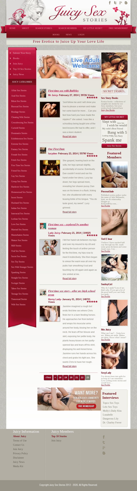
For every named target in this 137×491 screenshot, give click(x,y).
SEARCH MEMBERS (68, 28)
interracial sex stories (20, 213)
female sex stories (19, 154)
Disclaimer (18, 457)
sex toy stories (18, 261)
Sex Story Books (109, 98)
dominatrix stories (19, 133)
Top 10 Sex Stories (22, 69)
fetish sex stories (19, 160)
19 (65, 377)
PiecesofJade (107, 191)
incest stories (17, 197)
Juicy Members (62, 431)
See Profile (105, 206)
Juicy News (18, 74)
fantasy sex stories (19, 149)
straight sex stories (19, 278)
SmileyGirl (106, 284)
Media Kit (18, 466)
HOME (12, 28)
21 (76, 377)
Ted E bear (106, 239)
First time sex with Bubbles (63, 90)
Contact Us (18, 445)
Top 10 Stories (59, 436)
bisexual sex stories (20, 106)
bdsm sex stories (18, 101)
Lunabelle (108, 414)
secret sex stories (19, 256)
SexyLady (106, 372)
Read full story (70, 136)
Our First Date (56, 149)
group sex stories (19, 181)
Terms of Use (20, 440)
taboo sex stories (19, 288)
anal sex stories (18, 96)
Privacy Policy (20, 453)
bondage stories (18, 112)
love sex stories (18, 224)
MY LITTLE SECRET (92, 28)
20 (71, 377)
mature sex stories (19, 240)
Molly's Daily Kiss (112, 410)
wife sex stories (18, 304)
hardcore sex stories (20, 187)
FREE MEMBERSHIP (118, 28)
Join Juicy (18, 63)
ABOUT (25, 28)
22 (82, 377)
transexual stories (19, 299)
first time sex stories (20, 165)
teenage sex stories (19, 294)
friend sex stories (19, 170)
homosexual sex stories (21, 192)
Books (16, 58)
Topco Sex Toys (111, 403)
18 (60, 377)
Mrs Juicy (106, 329)
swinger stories (18, 283)
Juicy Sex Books (108, 110)
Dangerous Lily (110, 418)
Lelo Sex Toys (110, 407)
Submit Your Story (22, 53)
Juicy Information (26, 431)
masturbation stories (20, 235)
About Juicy (19, 436)
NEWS (69, 35)
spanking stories (18, 272)
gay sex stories (18, 176)
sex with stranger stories (22, 267)
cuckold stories (18, 128)
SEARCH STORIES (43, 28)
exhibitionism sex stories (22, 138)
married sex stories (19, 229)
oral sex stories (18, 251)
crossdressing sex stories (22, 122)
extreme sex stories (19, 144)
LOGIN (81, 35)
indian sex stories (19, 208)
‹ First (48, 377)
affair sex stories (19, 90)
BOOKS (56, 35)
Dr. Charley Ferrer (112, 422)
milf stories (16, 245)
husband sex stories (20, 203)
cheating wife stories (20, 117)
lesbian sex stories (19, 219)
